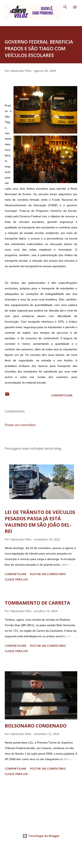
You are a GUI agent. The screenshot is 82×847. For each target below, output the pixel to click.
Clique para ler (16, 579)
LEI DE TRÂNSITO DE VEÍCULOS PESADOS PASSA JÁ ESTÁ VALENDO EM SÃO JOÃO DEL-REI (40, 521)
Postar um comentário (20, 425)
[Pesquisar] (65, 7)
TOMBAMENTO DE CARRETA (37, 602)
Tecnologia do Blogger (43, 836)
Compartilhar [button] (61, 395)
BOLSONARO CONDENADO (35, 725)
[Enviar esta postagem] (7, 395)
